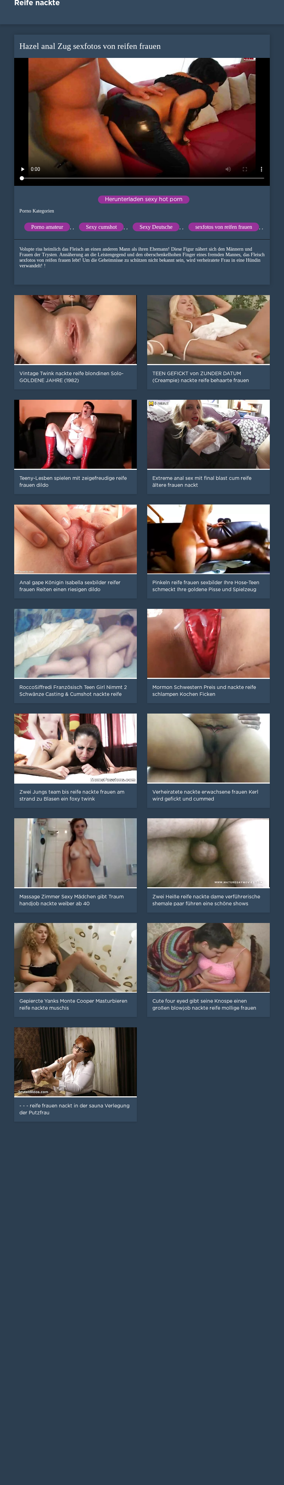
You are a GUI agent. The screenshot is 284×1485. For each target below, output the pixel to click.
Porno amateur (47, 227)
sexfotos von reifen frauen (223, 227)
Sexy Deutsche (156, 227)
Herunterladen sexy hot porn (144, 199)
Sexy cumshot (101, 227)
